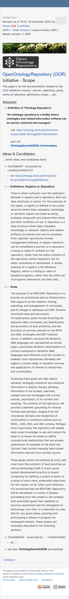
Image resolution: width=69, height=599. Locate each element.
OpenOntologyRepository (27, 74)
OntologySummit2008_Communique (34, 145)
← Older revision (19, 30)
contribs (24, 25)
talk (14, 25)
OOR (60, 74)
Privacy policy (9, 580)
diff (6, 30)
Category (9, 559)
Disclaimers (47, 580)
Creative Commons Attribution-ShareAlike (45, 574)
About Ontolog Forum (28, 580)
